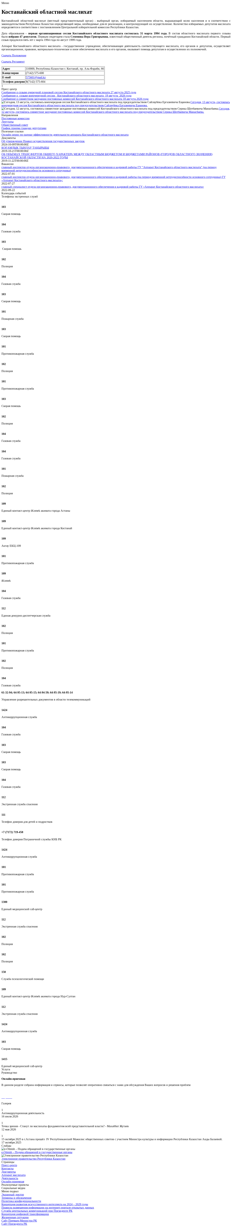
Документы (8, 1171)
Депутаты (7, 121)
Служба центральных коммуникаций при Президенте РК (36, 1210)
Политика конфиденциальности (21, 1201)
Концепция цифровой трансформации (25, 1214)
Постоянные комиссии (15, 118)
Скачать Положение (13, 55)
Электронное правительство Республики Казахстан (33, 1158)
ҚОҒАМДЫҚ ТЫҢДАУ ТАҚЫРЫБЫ (25, 147)
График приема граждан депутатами (23, 128)
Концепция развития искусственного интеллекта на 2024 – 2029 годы (44, 1204)
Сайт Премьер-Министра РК (19, 1220)
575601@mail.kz (36, 77)
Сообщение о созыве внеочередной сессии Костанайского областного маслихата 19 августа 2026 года (66, 95)
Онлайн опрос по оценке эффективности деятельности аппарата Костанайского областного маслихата (65, 134)
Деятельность (9, 1178)
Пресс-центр (9, 1165)
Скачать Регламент (13, 61)
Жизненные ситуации (15, 1217)
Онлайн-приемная (12, 1181)
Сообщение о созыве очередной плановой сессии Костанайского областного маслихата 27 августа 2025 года (68, 92)
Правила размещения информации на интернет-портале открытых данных (47, 1207)
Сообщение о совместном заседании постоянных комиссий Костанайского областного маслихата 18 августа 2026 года (74, 98)
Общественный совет (14, 124)
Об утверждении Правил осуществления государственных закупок (43, 141)
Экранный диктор (12, 1194)
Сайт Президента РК (14, 1223)
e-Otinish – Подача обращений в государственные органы (36, 1152)
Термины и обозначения (16, 1197)
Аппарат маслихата (13, 1175)
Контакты (7, 1168)
